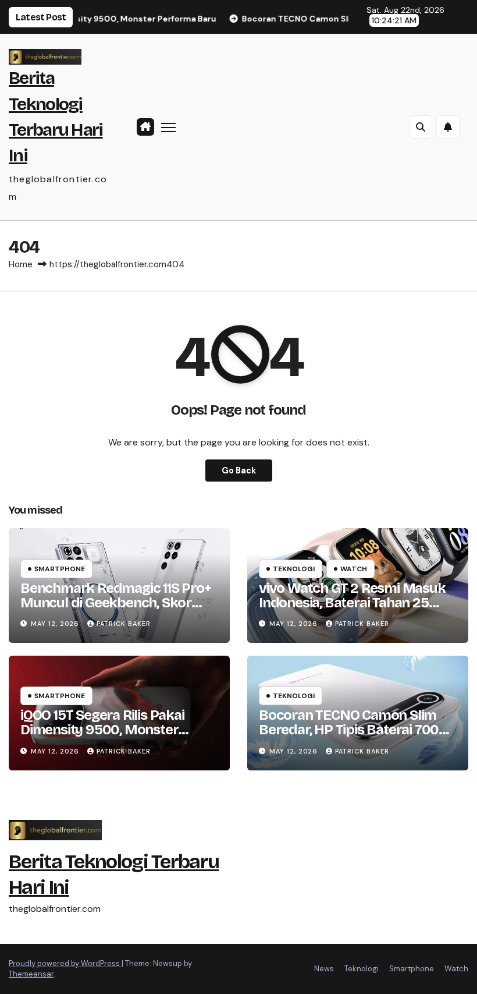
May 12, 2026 (56, 624)
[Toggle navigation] (168, 127)
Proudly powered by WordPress (65, 963)
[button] (420, 127)
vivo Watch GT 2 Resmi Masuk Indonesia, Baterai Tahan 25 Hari (352, 602)
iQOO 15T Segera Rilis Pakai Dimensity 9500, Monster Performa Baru (102, 729)
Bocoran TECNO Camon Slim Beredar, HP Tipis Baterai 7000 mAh (353, 729)
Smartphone (59, 569)
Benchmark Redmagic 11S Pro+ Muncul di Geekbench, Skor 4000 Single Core (115, 602)
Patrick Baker (124, 624)
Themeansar (31, 974)
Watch (353, 569)
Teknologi (294, 569)
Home (21, 264)
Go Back (239, 470)
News (324, 969)
